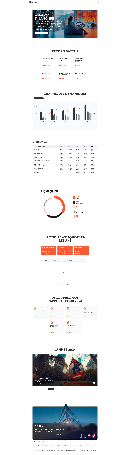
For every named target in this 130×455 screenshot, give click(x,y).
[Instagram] (42, 426)
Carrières (76, 2)
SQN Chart (62, 284)
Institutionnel (69, 2)
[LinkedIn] (40, 426)
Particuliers (53, 2)
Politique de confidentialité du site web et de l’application (44, 450)
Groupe (83, 2)
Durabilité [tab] (70, 388)
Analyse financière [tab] (58, 388)
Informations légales (59, 450)
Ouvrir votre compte (38, 431)
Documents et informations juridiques (60, 436)
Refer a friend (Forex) (38, 433)
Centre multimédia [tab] (77, 388)
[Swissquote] (32, 2)
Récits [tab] (65, 388)
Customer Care (58, 434)
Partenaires (61, 2)
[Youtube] (37, 426)
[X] (47, 426)
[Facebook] (35, 426)
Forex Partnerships (48, 431)
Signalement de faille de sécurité (70, 450)
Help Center (58, 432)
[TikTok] (45, 426)
